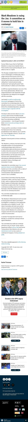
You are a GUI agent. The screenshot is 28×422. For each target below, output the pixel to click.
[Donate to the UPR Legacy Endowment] (14, 287)
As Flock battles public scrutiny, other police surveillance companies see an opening (18, 336)
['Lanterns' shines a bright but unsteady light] (5, 348)
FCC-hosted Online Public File (9, 391)
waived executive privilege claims (13, 123)
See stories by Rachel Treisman (9, 269)
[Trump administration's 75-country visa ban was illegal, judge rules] (5, 326)
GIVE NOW (14, 314)
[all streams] (26, 420)
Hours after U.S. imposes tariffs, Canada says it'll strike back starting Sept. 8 (18, 358)
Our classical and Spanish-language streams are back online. (14, 8)
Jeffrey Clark (15, 227)
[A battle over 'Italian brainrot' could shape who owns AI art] (5, 366)
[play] (2, 420)
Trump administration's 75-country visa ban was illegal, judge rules (17, 327)
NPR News (5, 252)
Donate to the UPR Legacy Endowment (14, 300)
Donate (24, 2)
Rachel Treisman (9, 27)
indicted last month (6, 231)
